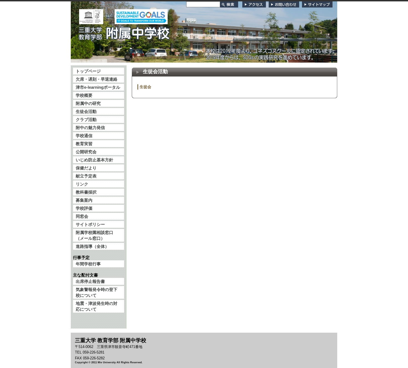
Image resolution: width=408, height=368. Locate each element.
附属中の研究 (88, 103)
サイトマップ (317, 4)
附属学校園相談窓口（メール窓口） (94, 235)
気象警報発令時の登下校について (96, 292)
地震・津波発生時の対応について (96, 306)
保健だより (86, 168)
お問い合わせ (284, 4)
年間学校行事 (88, 263)
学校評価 (84, 208)
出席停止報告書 (90, 281)
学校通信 (84, 135)
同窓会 (82, 216)
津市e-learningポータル (98, 87)
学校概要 (84, 95)
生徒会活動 (86, 111)
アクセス (254, 4)
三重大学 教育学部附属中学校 (124, 31)
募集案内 (84, 200)
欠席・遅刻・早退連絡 (96, 79)
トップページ (88, 71)
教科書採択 (86, 192)
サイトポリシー (90, 224)
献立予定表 (86, 176)
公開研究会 (86, 151)
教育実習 (84, 143)
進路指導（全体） (92, 246)
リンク (82, 184)
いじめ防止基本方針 (94, 159)
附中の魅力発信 (90, 127)
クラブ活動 (86, 119)
